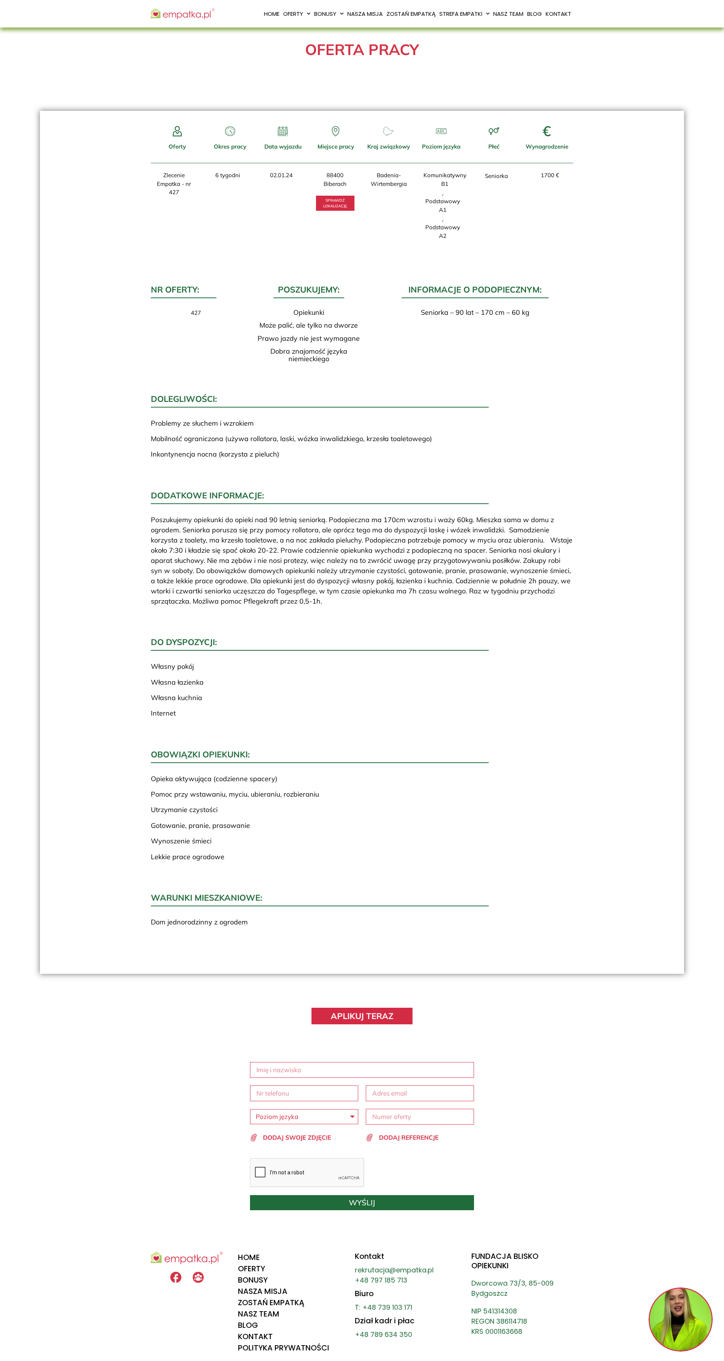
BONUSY (325, 14)
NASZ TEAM (508, 14)
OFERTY (293, 14)
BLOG (534, 14)
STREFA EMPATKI (460, 14)
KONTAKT (558, 14)
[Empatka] (198, 1277)
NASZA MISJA (365, 14)
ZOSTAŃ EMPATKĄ (411, 14)
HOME (271, 14)
